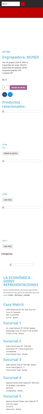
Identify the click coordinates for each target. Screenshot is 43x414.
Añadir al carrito (18, 87)
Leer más (7, 200)
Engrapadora (13, 57)
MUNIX (33, 57)
